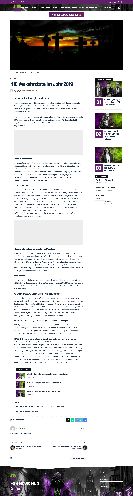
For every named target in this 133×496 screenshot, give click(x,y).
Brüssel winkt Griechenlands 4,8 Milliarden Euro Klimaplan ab (47, 374)
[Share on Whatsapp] (72, 420)
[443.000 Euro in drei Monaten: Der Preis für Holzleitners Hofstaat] (108, 121)
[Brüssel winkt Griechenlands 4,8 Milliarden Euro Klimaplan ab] (20, 376)
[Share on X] (68, 420)
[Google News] (121, 2)
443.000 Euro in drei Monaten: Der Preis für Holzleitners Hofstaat (112, 135)
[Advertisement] (48, 142)
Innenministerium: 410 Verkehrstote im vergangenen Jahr (39, 406)
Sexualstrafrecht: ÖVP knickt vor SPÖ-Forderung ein (113, 168)
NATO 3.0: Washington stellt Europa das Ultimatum (44, 383)
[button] (115, 7)
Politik (13, 78)
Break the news (103, 79)
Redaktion (18, 91)
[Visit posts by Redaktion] (12, 428)
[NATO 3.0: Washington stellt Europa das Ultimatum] (20, 384)
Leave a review (79, 458)
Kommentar (100, 195)
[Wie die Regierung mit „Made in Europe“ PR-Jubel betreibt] (108, 89)
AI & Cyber (111, 188)
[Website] (84, 428)
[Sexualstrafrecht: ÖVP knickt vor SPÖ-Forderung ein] (108, 155)
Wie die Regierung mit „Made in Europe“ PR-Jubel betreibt (112, 102)
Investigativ (100, 188)
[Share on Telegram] (77, 420)
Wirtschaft (109, 180)
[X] (119, 2)
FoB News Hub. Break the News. (23, 2)
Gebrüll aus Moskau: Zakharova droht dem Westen (43, 391)
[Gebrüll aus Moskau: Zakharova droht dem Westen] (20, 393)
